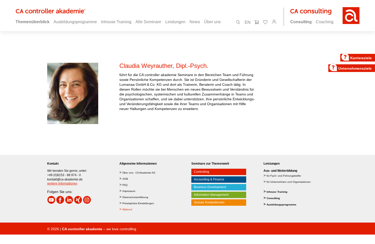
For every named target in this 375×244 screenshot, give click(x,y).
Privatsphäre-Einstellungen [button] (138, 203)
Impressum (128, 191)
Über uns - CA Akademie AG (138, 172)
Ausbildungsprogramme (281, 204)
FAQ (125, 185)
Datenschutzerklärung (135, 197)
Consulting (273, 198)
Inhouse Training (277, 191)
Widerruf (127, 209)
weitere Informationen (62, 183)
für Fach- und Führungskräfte (284, 175)
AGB (125, 178)
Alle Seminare (148, 22)
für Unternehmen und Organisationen (289, 181)
